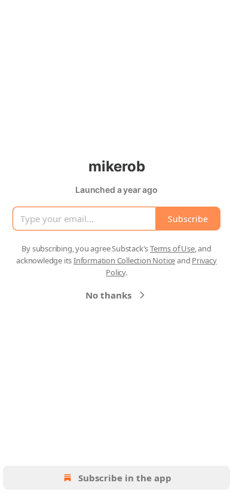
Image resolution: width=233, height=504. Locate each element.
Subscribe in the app (124, 478)
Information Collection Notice (124, 260)
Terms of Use (172, 248)
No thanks (108, 295)
